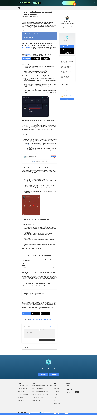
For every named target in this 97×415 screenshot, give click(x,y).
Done (67, 99)
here (56, 413)
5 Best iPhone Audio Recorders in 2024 (30, 294)
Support (73, 7)
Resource (68, 7)
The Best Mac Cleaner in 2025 (37, 397)
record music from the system (43, 68)
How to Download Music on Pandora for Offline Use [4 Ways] (40, 319)
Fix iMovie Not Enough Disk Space (38, 399)
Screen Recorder (21, 400)
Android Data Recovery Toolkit (23, 386)
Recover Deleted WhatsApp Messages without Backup (42, 385)
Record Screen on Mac (36, 402)
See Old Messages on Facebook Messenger (40, 396)
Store (63, 7)
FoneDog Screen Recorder (26, 47)
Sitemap (55, 397)
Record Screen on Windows (37, 400)
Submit (47, 340)
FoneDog (23, 7)
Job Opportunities (57, 402)
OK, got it (65, 413)
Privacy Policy (56, 391)
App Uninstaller (21, 399)
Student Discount (57, 400)
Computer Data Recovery (22, 388)
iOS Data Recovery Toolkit (23, 385)
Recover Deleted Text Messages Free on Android (41, 391)
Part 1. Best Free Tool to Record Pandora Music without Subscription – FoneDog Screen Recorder (38, 34)
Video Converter (21, 397)
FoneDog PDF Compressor (23, 394)
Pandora (23, 122)
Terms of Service (57, 388)
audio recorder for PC (29, 54)
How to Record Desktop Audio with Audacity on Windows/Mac (34, 293)
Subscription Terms (57, 403)
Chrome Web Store (28, 144)
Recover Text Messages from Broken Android (40, 394)
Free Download (43, 374)
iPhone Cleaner (20, 396)
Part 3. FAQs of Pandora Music (29, 37)
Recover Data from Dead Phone (37, 388)
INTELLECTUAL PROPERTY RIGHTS (59, 406)
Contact (55, 386)
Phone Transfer (21, 391)
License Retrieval (57, 399)
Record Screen (26, 319)
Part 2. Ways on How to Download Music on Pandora (32, 36)
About (55, 385)
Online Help (56, 394)
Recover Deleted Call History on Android (39, 386)
